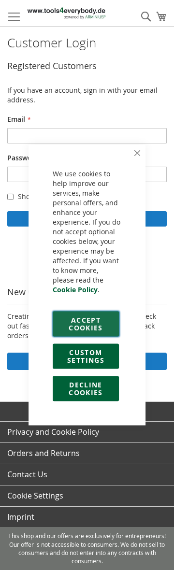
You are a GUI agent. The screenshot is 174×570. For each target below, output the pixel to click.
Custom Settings (85, 356)
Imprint (20, 517)
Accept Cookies (85, 323)
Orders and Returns (43, 453)
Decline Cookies (85, 388)
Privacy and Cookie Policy (53, 432)
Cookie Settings (35, 495)
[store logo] (66, 13)
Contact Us (27, 474)
